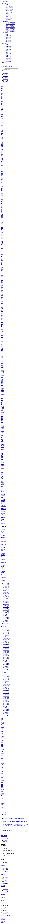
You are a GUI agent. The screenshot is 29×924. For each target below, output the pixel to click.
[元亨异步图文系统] (3, 484)
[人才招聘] (3, 804)
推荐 (4, 812)
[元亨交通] (6, 66)
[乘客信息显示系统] (3, 428)
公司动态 (3, 580)
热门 (4, 814)
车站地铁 (3, 527)
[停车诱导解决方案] (3, 391)
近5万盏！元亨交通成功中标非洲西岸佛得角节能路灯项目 (6, 618)
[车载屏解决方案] (3, 410)
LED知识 (3, 672)
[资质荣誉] (3, 751)
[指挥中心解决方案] (3, 447)
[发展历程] (3, 737)
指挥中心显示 (2, 309)
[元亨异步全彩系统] (3, 465)
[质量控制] (3, 791)
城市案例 (3, 509)
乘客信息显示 (2, 116)
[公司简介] (3, 724)
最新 (4, 815)
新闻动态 (4, 836)
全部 (7, 4)
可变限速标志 (2, 173)
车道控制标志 (2, 145)
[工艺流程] (3, 778)
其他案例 (3, 562)
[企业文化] (3, 764)
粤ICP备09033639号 (5, 915)
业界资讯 (3, 626)
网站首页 (5, 1)
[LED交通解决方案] (3, 373)
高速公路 (3, 491)
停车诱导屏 (2, 201)
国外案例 (3, 544)
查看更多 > (2, 110)
